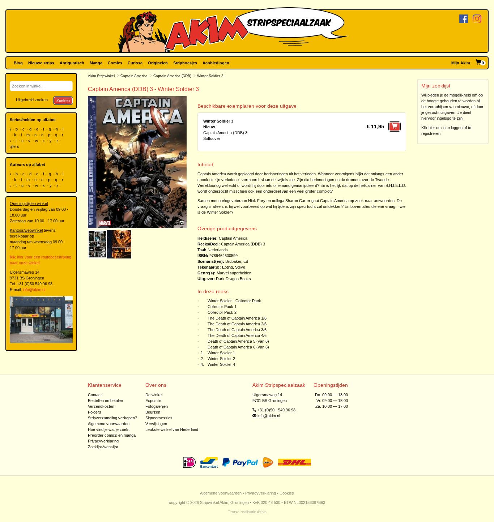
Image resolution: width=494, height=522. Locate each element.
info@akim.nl (34, 289)
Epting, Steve (233, 267)
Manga (96, 63)
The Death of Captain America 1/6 (237, 318)
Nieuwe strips (41, 63)
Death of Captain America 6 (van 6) (238, 347)
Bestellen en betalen (105, 400)
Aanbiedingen (216, 63)
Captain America (134, 76)
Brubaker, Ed (236, 261)
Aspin (262, 512)
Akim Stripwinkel (101, 76)
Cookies (287, 493)
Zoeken (63, 100)
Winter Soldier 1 (221, 353)
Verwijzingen (156, 424)
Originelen (158, 63)
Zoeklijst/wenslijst (103, 447)
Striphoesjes (185, 63)
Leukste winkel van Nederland (171, 429)
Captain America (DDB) (172, 76)
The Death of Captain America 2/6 (237, 324)
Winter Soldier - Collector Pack (234, 301)
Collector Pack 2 (222, 312)
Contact (95, 395)
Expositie (153, 400)
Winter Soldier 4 (221, 364)
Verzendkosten (101, 406)
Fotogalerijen (156, 406)
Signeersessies (159, 418)
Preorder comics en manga (112, 435)
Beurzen (152, 412)
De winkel (153, 395)
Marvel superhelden (234, 273)
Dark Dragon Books (233, 279)
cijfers (14, 146)
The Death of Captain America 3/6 (237, 330)
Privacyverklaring (103, 441)
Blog (18, 63)
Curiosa (135, 63)
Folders (94, 412)
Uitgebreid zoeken (32, 100)
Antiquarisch (72, 63)
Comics (115, 63)
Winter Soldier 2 (221, 358)
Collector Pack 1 (222, 306)
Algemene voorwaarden (108, 424)
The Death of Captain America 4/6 (237, 335)
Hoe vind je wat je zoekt (108, 429)
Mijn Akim (460, 63)
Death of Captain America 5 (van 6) (238, 341)
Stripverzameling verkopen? (112, 418)
